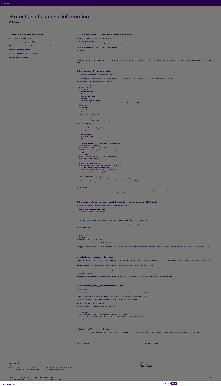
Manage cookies (166, 383)
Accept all (174, 383)
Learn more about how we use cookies (8, 384)
